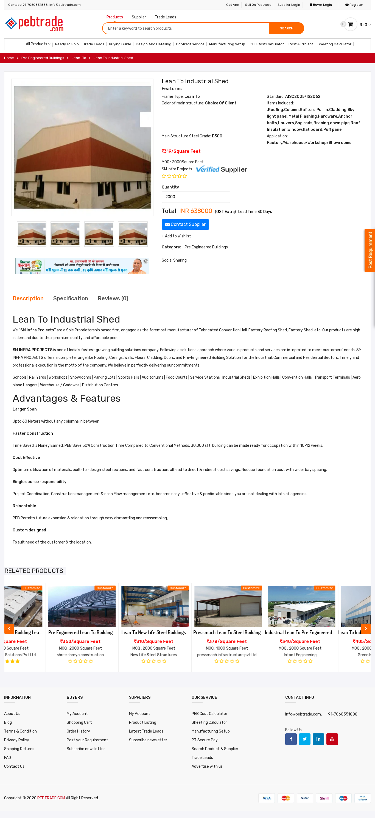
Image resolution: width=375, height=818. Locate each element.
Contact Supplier (188, 224)
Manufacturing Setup (227, 44)
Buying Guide (120, 44)
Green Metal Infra (332, 655)
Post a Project (301, 44)
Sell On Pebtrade (258, 5)
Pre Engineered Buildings (42, 58)
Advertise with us (207, 766)
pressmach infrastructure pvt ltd (186, 655)
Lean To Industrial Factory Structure (333, 632)
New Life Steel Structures (113, 655)
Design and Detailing (153, 44)
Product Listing (142, 722)
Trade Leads (93, 44)
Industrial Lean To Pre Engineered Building (259, 632)
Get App (232, 5)
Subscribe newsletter (86, 749)
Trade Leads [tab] (165, 17)
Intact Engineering (259, 655)
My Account (77, 713)
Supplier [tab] (139, 17)
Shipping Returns (19, 749)
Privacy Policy (16, 740)
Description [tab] (28, 298)
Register (356, 5)
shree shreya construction (39, 655)
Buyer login (322, 5)
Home (9, 58)
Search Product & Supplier (215, 749)
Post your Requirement (87, 740)
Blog (8, 722)
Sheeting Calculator (334, 44)
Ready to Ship (67, 44)
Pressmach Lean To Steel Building (186, 632)
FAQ (7, 757)
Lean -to (79, 58)
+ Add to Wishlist (176, 236)
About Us (12, 713)
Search (286, 28)
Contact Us (14, 766)
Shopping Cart (79, 722)
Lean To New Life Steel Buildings (113, 632)
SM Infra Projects (177, 169)
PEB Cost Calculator (267, 44)
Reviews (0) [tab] (113, 298)
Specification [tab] (70, 298)
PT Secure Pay (205, 740)
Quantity (170, 187)
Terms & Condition (20, 731)
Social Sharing (174, 260)
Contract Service (190, 44)
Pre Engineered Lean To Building (40, 632)
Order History (78, 731)
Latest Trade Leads (146, 731)
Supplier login (289, 5)
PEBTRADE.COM (51, 798)
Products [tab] (115, 17)
